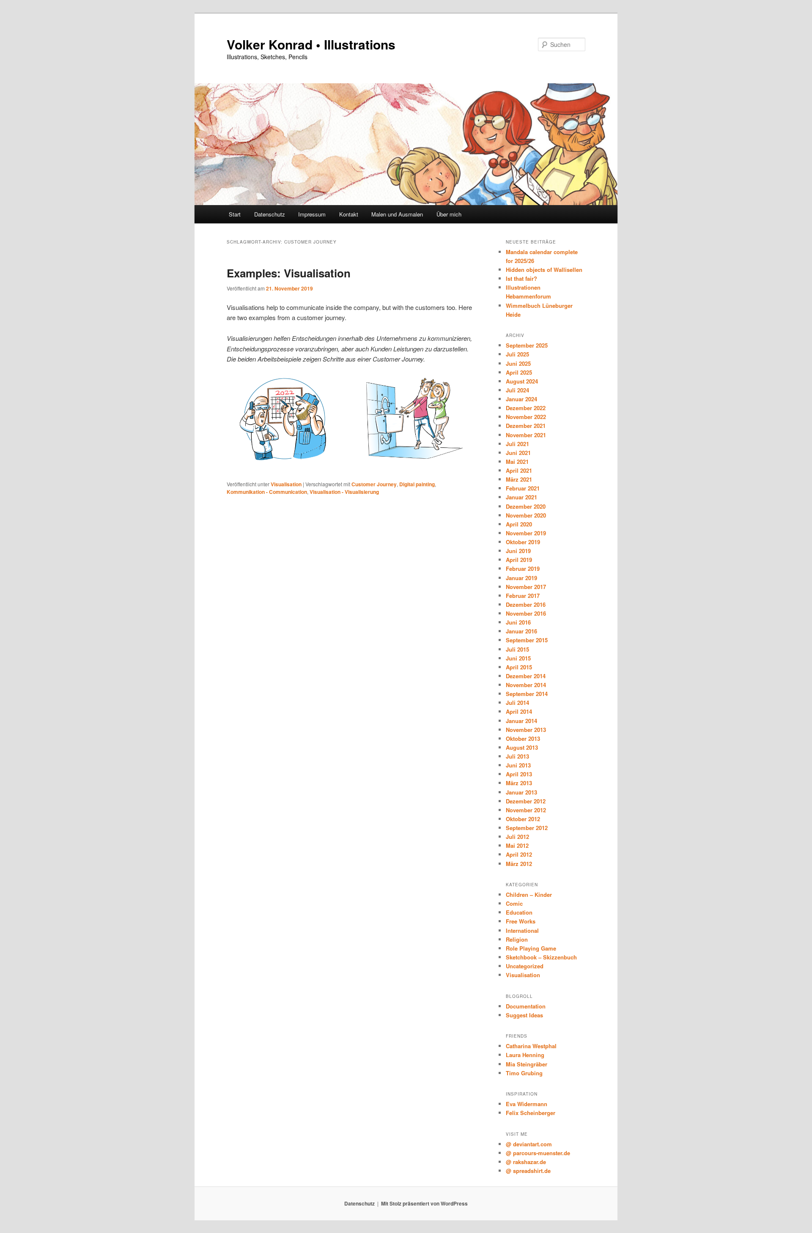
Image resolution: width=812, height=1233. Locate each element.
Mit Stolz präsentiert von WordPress (424, 1203)
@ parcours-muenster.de (538, 1153)
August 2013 (522, 747)
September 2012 (527, 828)
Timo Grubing (524, 1073)
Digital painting (417, 484)
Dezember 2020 (526, 506)
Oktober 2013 (523, 738)
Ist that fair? (521, 278)
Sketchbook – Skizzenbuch (541, 957)
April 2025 (519, 372)
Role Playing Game (531, 948)
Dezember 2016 (526, 604)
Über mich (448, 214)
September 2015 (527, 640)
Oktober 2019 (523, 542)
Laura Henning (525, 1055)
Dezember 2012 (526, 801)
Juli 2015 (517, 649)
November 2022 (526, 417)
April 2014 (519, 711)
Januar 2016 (521, 631)
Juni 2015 (518, 658)
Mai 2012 (517, 845)
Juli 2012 (517, 837)
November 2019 (526, 533)
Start (235, 214)
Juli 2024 (517, 390)
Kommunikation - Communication (267, 492)
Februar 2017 (523, 596)
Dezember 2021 (526, 426)
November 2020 (526, 515)
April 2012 (519, 854)
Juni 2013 (518, 765)
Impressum (312, 214)
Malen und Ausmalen (397, 214)
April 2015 (519, 667)
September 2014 (527, 694)
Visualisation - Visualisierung (344, 492)
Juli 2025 (517, 354)
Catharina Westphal (531, 1046)
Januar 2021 (521, 497)
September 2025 (527, 345)
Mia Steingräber (526, 1064)
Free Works (520, 921)
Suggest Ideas (524, 1015)
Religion (517, 939)
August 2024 (522, 381)
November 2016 (526, 613)
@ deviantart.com (529, 1144)
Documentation (526, 1006)
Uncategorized (524, 966)
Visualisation (286, 484)
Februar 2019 (523, 568)
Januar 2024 (521, 399)
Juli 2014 (517, 703)
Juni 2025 (518, 363)
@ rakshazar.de (526, 1162)
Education (519, 912)
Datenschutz (269, 214)
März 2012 (519, 864)
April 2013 (519, 774)
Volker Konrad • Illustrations (311, 44)
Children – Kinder (529, 894)
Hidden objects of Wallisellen (544, 270)
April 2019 (519, 560)
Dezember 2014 (526, 676)
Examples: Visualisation (289, 273)
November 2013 (526, 730)
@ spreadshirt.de (528, 1171)
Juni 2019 (518, 551)
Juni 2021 (518, 453)
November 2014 (526, 685)
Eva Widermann (526, 1104)
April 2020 (519, 524)
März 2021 (519, 479)
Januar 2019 (521, 578)
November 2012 (526, 810)
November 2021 (526, 435)
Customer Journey (374, 484)
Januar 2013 (521, 792)
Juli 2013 (517, 756)
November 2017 (526, 587)
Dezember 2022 (526, 408)
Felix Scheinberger (530, 1113)
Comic (514, 903)
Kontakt (348, 214)
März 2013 (519, 783)
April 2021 (519, 470)
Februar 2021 (523, 488)
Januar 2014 (521, 721)
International (522, 930)
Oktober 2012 (523, 819)
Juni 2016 (518, 622)
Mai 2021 (517, 462)
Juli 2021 (517, 444)
